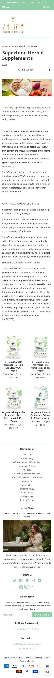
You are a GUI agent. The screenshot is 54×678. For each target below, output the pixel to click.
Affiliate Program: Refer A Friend (27, 462)
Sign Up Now (20, 629)
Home (4, 46)
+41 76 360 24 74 (27, 648)
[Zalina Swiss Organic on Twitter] (14, 581)
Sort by (5, 65)
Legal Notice (27, 485)
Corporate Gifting (27, 466)
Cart (49, 7)
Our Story (27, 454)
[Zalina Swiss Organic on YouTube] (39, 581)
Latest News (27, 508)
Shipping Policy (27, 488)
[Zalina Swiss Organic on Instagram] (33, 581)
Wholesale (27, 470)
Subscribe (42, 614)
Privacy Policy (27, 496)
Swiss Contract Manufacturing (27, 473)
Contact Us (27, 481)
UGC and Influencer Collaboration (27, 477)
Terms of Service (27, 500)
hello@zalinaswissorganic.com (27, 644)
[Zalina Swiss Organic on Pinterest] (27, 581)
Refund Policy (27, 492)
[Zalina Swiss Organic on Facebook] (21, 581)
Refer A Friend (33, 629)
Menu (8, 7)
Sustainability (27, 458)
